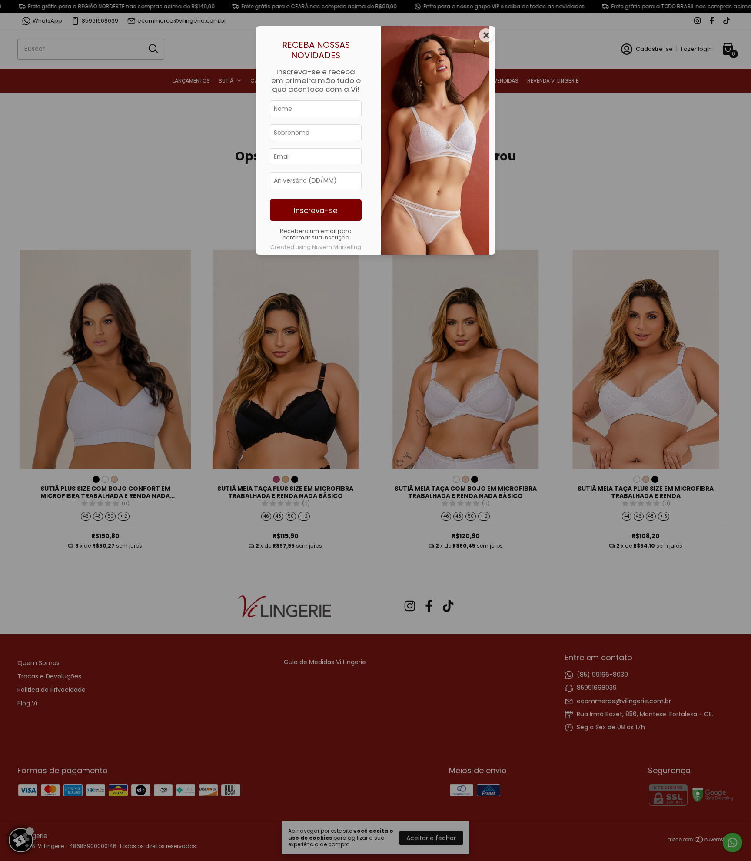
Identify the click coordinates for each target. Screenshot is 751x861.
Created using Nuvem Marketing (315, 247)
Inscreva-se (316, 210)
